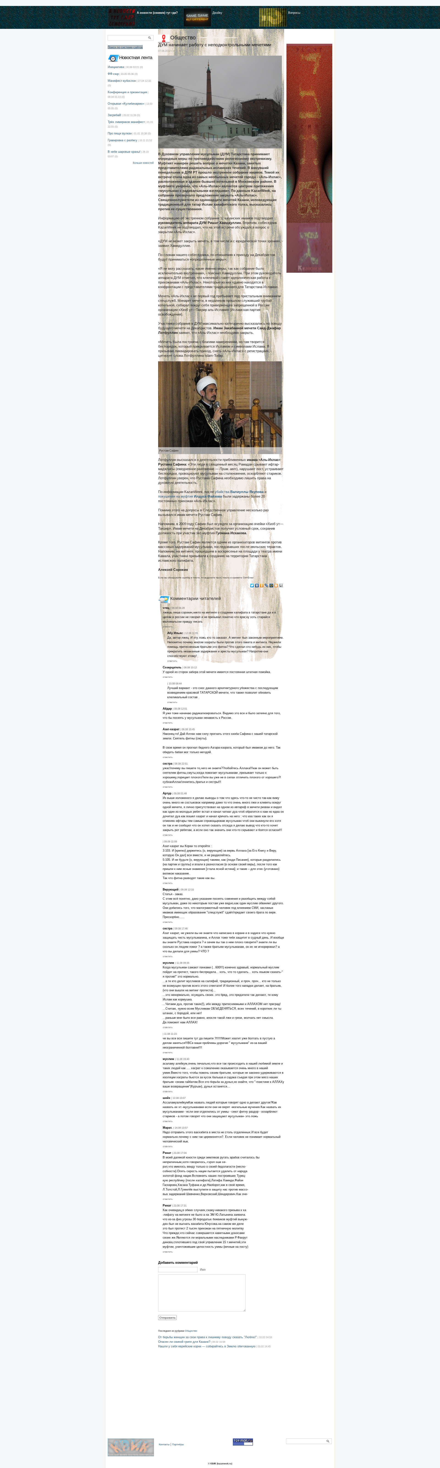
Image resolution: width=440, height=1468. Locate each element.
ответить (168, 626)
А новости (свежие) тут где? (157, 12)
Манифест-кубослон (122, 80)
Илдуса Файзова (208, 496)
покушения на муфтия (176, 496)
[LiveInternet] (281, 585)
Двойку (217, 12)
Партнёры (178, 1444)
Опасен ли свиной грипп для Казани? (184, 1341)
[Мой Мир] (271, 585)
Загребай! (114, 115)
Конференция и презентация (127, 92)
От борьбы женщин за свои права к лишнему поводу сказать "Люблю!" (207, 1337)
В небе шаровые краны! (124, 151)
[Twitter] (252, 585)
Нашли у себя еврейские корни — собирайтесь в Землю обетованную (207, 1346)
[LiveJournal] (266, 585)
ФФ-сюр (113, 74)
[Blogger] (276, 585)
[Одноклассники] (261, 585)
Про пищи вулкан (120, 133)
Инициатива (116, 67)
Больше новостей (143, 162)
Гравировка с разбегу (122, 140)
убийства (239, 492)
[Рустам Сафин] (220, 407)
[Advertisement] (221, 1398)
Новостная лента (135, 57)
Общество (183, 38)
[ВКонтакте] (257, 585)
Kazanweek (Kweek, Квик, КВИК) (132, 1449)
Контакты (164, 1444)
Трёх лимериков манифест (126, 122)
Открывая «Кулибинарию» (126, 103)
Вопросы (294, 12)
